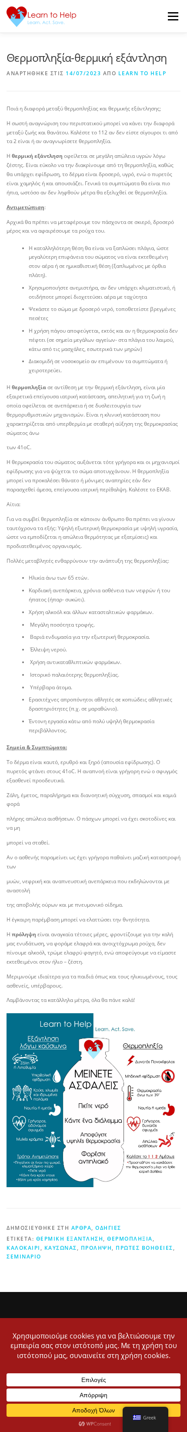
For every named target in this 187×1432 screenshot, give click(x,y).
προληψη (96, 1248)
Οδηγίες (108, 1228)
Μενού (172, 16)
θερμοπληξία (130, 1238)
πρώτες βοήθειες (144, 1248)
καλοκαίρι (23, 1248)
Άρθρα (81, 1228)
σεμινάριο (24, 1256)
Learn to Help (142, 73)
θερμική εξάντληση (70, 1238)
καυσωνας (60, 1248)
